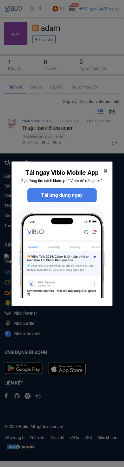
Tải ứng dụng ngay (62, 195)
